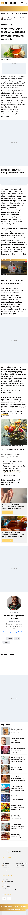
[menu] (22, 3)
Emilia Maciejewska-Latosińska (10, 18)
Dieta (17, 638)
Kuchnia (6, 642)
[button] (27, 910)
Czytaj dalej (8, 512)
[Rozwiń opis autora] (14, 629)
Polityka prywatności (6, 906)
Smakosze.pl (4, 13)
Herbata (9, 638)
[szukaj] (26, 3)
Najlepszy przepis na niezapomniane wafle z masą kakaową (13, 473)
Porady (13, 13)
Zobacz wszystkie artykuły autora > (14, 632)
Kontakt (16, 906)
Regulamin (24, 906)
